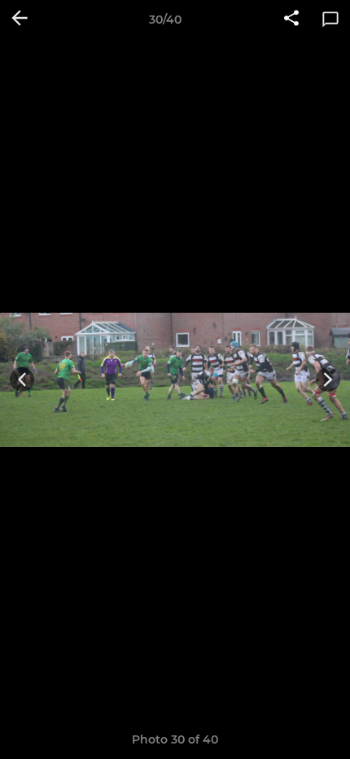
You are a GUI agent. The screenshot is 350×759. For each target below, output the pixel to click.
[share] (291, 19)
